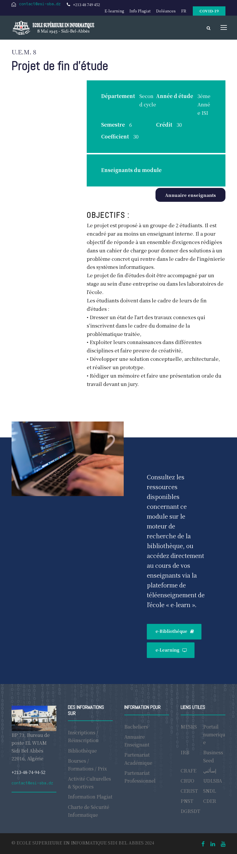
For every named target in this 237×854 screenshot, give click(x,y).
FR (183, 11)
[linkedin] (212, 843)
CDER (209, 801)
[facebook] (203, 843)
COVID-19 (209, 11)
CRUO (187, 780)
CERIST (189, 791)
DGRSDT (190, 811)
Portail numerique (214, 734)
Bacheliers (136, 726)
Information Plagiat (90, 796)
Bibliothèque (82, 750)
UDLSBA (212, 780)
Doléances (166, 11)
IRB (185, 752)
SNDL (209, 791)
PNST (187, 801)
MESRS (189, 726)
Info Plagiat (140, 11)
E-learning (114, 11)
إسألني (209, 770)
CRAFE (188, 770)
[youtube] (223, 843)
